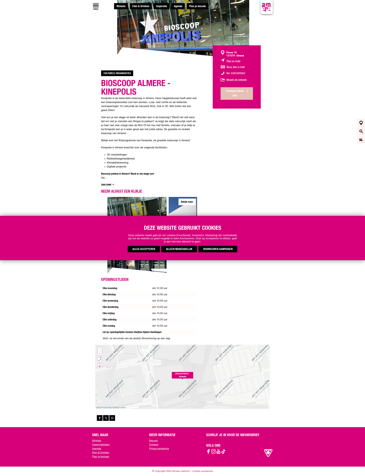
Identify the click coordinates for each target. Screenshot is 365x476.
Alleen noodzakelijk (179, 249)
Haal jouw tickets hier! (235, 93)
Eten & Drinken (140, 6)
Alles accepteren (143, 249)
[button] (182, 377)
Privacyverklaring (159, 448)
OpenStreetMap (107, 407)
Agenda (178, 6)
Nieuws (153, 441)
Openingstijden (101, 445)
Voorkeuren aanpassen (218, 249)
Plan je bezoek (197, 6)
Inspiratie (161, 6)
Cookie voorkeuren (202, 471)
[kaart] (361, 123)
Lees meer (106, 184)
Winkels (120, 6)
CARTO (123, 407)
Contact (153, 445)
